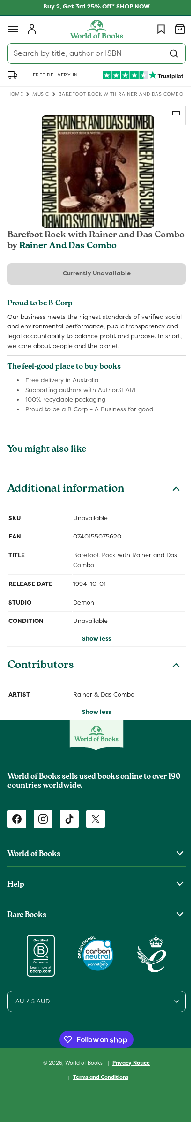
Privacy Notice (128, 1083)
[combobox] (92, 53)
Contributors (40, 687)
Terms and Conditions (97, 1097)
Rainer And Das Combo (68, 257)
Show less (93, 659)
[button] (13, 29)
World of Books (81, 1083)
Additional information (65, 510)
